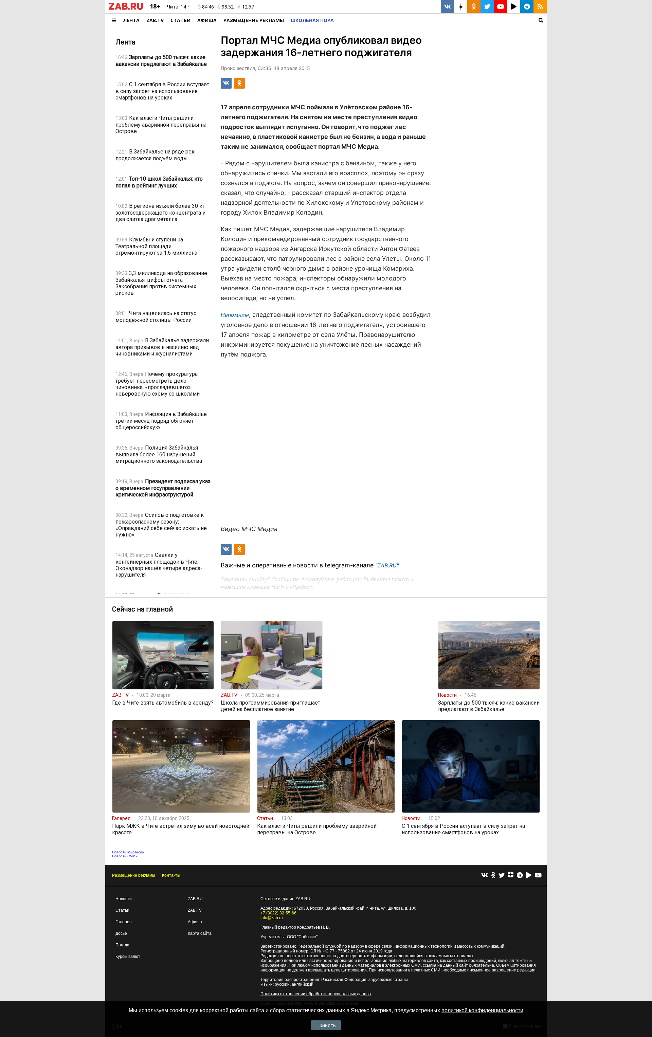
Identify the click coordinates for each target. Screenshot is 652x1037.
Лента (131, 20)
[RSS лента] (540, 6)
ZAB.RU (195, 898)
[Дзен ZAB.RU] (460, 6)
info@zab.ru (271, 917)
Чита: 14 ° (178, 6)
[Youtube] (538, 876)
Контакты (171, 875)
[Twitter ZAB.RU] (487, 6)
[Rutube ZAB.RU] (513, 6)
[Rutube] (528, 876)
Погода (122, 945)
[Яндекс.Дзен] (510, 875)
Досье (121, 933)
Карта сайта (200, 933)
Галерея (123, 922)
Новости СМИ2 (125, 856)
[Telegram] (519, 876)
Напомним (235, 314)
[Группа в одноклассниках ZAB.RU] (474, 6)
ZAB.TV (155, 20)
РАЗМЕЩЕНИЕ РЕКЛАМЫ (253, 20)
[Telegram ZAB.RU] (526, 6)
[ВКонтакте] (484, 876)
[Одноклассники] (493, 876)
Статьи (180, 20)
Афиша (207, 20)
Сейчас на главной (142, 609)
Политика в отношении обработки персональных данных (316, 993)
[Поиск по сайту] (442, 20)
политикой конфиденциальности (482, 1010)
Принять (326, 1025)
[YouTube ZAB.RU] (500, 6)
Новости (123, 898)
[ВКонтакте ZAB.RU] (447, 6)
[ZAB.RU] (126, 8)
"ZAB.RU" (387, 565)
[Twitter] (501, 876)
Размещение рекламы (133, 875)
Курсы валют (127, 956)
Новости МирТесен (128, 852)
